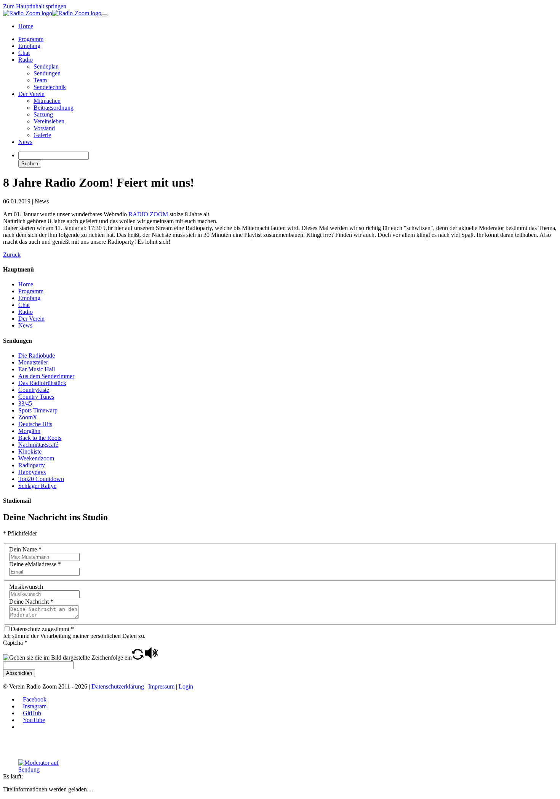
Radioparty (31, 465)
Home (25, 284)
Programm (30, 291)
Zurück (12, 254)
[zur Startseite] (52, 13)
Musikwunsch (26, 586)
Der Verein (31, 318)
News (25, 325)
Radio (25, 311)
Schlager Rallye (37, 486)
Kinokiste (30, 451)
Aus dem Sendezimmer (46, 376)
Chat (24, 305)
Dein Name (25, 549)
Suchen (29, 163)
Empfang (29, 298)
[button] (138, 657)
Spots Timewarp (38, 410)
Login (186, 686)
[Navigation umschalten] (104, 15)
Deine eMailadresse (35, 564)
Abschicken (19, 673)
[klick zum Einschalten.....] (46, 766)
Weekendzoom (36, 458)
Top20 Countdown (41, 479)
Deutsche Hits (35, 424)
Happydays (32, 472)
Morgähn (29, 431)
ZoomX (27, 417)
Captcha (15, 642)
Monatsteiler (33, 362)
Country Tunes (36, 396)
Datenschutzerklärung (117, 686)
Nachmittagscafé (38, 444)
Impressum (161, 686)
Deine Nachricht (31, 601)
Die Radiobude (36, 355)
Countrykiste (33, 390)
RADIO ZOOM (148, 214)
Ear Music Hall (36, 369)
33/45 (25, 403)
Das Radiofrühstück (42, 383)
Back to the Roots (39, 438)
